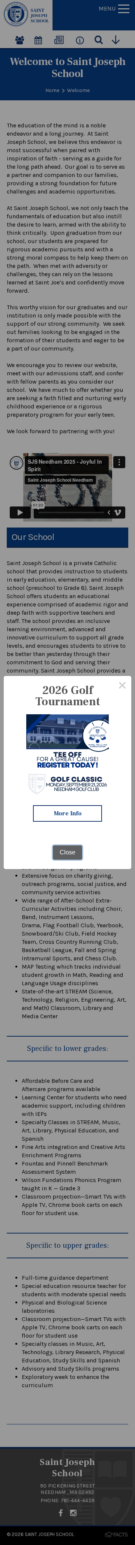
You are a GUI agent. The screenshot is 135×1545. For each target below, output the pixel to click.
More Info (68, 813)
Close (67, 852)
